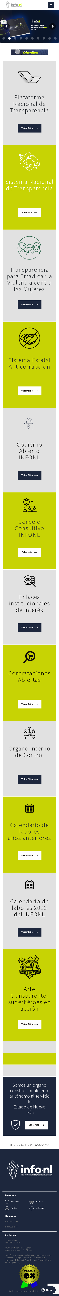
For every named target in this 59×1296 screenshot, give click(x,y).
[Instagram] (32, 1208)
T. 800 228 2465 (11, 1227)
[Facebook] (7, 1202)
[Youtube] (32, 1202)
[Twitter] (7, 1208)
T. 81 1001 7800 (11, 1222)
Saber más (27, 212)
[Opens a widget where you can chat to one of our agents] (47, 1290)
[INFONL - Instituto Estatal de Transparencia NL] (14, 5)
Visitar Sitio (27, 128)
